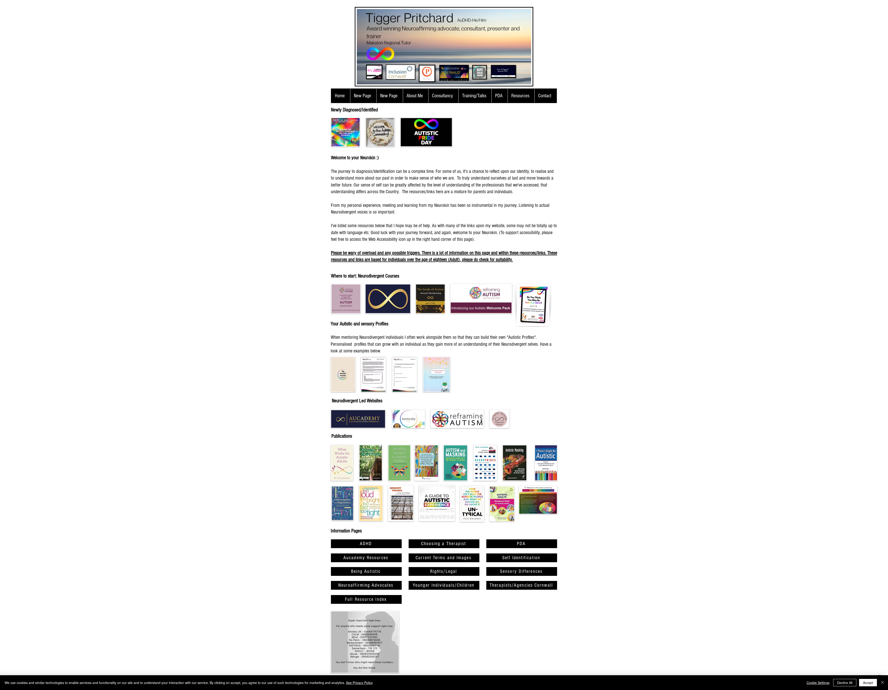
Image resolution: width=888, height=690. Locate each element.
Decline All (844, 682)
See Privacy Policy (359, 682)
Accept (868, 682)
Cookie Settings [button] (818, 682)
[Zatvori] (882, 682)
